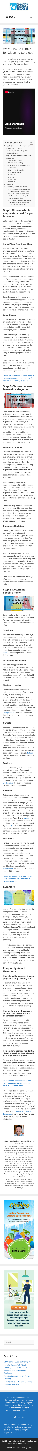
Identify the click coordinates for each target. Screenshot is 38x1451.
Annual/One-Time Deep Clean (18, 151)
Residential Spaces (15, 160)
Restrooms (12, 181)
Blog (30, 1424)
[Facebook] (15, 1417)
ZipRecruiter (8, 783)
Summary (9, 184)
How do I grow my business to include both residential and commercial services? (19, 196)
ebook (23, 1424)
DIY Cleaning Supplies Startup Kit (17, 1362)
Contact (14, 1433)
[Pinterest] (23, 1417)
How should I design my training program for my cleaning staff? (19, 190)
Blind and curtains (15, 172)
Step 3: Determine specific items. (18, 165)
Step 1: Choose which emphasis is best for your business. (17, 147)
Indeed (30, 753)
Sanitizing (12, 168)
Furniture (12, 177)
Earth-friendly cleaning (16, 170)
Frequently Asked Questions (16, 187)
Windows (13, 179)
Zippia (5, 653)
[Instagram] (19, 1417)
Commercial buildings (16, 163)
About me (15, 1424)
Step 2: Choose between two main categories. (18, 157)
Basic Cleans (13, 153)
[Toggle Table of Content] (30, 143)
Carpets (12, 175)
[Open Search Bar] (31, 17)
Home (6, 1424)
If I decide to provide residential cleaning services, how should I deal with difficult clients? (20, 203)
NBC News (10, 826)
